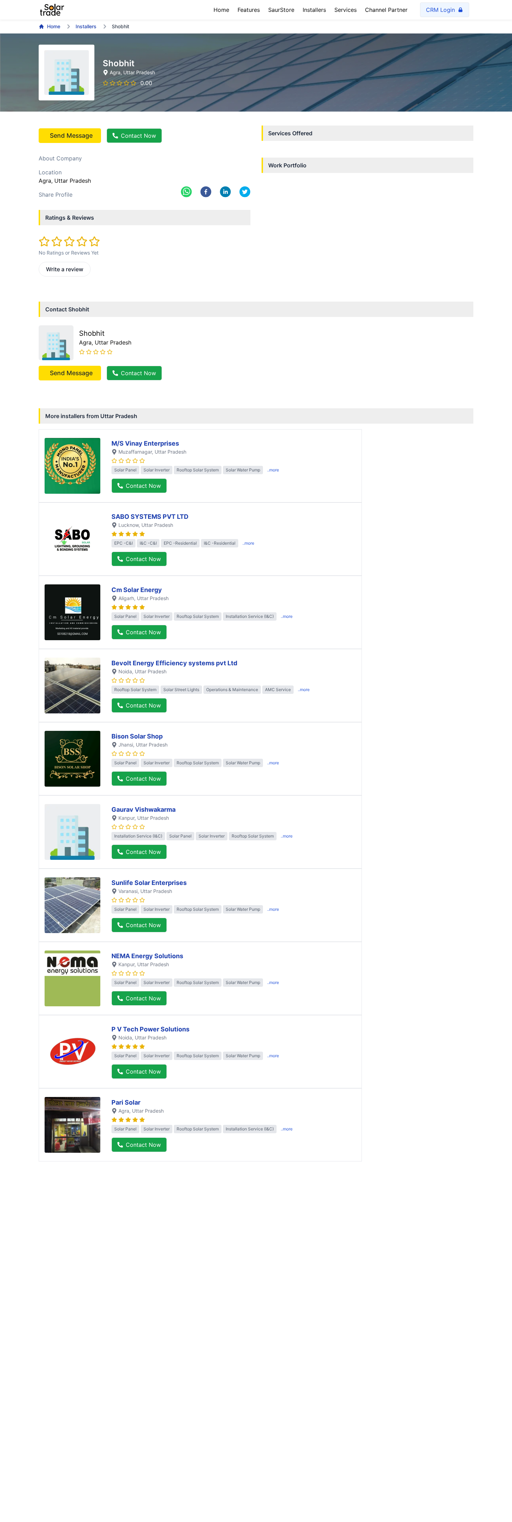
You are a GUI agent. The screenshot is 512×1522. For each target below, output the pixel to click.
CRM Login (440, 9)
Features (249, 9)
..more (273, 469)
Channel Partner (386, 9)
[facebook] (205, 191)
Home (221, 9)
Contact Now (138, 135)
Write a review (64, 269)
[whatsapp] (186, 191)
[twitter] (244, 191)
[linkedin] (225, 191)
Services (345, 9)
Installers (314, 9)
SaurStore (281, 9)
